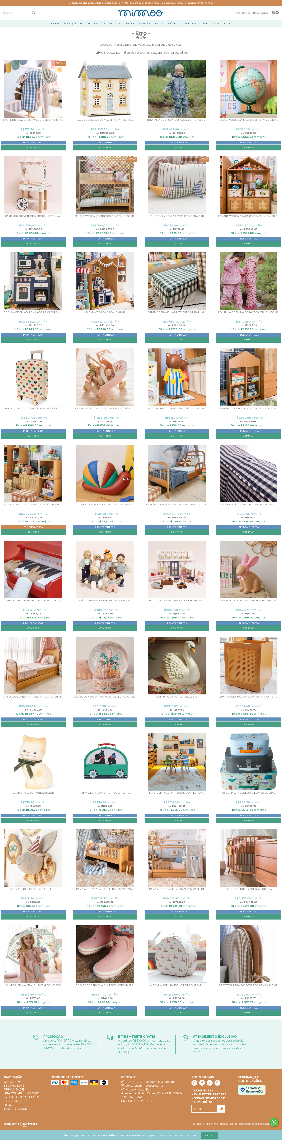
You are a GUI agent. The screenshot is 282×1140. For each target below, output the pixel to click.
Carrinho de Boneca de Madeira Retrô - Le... (105, 408)
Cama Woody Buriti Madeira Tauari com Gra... (177, 504)
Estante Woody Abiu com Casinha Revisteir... (248, 408)
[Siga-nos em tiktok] (210, 1083)
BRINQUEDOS (73, 23)
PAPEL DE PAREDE (195, 23)
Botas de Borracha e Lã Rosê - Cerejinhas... (105, 985)
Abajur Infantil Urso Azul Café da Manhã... (177, 408)
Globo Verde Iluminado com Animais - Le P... (248, 120)
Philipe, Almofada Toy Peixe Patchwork (177, 216)
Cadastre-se (243, 13)
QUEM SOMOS (14, 1082)
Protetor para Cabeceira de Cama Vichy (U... (249, 985)
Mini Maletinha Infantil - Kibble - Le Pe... (105, 793)
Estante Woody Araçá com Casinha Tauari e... (248, 216)
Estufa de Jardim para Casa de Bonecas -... (176, 600)
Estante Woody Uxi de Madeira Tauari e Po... (33, 504)
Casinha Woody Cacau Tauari (105, 312)
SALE (215, 23)
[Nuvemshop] (20, 1126)
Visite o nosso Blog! (139, 1089)
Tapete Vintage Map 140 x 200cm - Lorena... (177, 793)
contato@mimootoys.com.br (145, 1085)
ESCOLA (114, 23)
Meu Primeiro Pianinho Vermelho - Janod (33, 600)
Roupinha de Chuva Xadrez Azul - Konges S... (177, 120)
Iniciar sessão (260, 13)
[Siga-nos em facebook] (202, 1083)
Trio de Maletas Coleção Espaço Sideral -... (248, 793)
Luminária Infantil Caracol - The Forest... (105, 504)
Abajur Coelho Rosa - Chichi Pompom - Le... (249, 600)
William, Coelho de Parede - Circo (33, 889)
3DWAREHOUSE (15, 1108)
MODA (159, 23)
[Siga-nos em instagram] (194, 1083)
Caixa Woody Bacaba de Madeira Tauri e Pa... (249, 696)
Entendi (209, 1135)
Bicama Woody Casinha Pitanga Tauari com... (177, 889)
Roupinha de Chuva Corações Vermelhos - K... (249, 312)
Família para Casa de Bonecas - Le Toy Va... (105, 600)
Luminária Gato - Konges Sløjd (33, 793)
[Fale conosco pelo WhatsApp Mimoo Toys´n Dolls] (274, 1122)
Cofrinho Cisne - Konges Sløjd (177, 696)
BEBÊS (55, 23)
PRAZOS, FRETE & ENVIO (21, 1093)
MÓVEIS (173, 23)
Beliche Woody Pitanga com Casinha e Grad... (105, 216)
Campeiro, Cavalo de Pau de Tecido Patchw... (33, 120)
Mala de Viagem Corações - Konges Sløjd (33, 408)
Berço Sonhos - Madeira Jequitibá (249, 889)
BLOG (227, 23)
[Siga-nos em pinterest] (217, 1083)
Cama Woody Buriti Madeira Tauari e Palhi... (33, 696)
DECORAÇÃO (96, 23)
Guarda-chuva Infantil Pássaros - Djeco (33, 985)
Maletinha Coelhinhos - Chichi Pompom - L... (177, 985)
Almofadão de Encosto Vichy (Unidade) (248, 504)
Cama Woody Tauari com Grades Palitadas (105, 889)
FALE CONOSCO (15, 1101)
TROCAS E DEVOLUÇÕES (21, 1097)
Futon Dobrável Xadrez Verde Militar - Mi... (177, 312)
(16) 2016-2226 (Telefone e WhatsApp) (151, 1082)
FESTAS (129, 23)
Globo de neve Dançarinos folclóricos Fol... (105, 696)
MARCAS (144, 23)
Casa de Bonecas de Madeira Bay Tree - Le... (105, 120)
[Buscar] (33, 12)
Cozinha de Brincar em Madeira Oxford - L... (33, 312)
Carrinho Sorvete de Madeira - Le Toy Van (33, 216)
